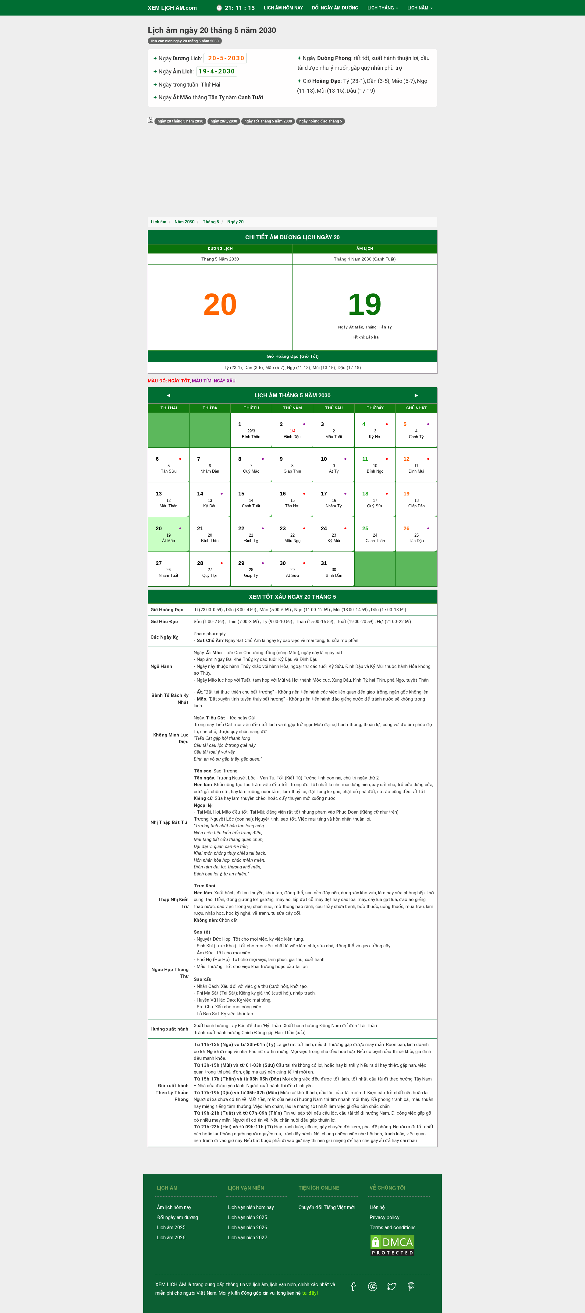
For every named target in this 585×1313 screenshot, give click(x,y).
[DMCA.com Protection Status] (392, 1245)
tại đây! (310, 1293)
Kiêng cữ (203, 798)
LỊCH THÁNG (380, 8)
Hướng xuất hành (169, 1029)
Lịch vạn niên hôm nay (251, 1207)
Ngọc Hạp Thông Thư (170, 973)
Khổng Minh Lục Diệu (171, 738)
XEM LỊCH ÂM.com (172, 8)
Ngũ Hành (161, 666)
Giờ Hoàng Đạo (167, 609)
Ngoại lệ (203, 805)
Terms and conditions (393, 1227)
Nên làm (203, 784)
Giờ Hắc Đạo (164, 621)
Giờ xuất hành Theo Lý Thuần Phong (172, 1092)
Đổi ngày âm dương (177, 1217)
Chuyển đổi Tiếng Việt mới (327, 1207)
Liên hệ (377, 1207)
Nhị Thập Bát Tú (169, 822)
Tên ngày (204, 778)
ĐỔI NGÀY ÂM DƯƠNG (335, 8)
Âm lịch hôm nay (174, 1207)
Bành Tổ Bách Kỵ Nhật (170, 699)
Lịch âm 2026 (171, 1237)
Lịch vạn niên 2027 (247, 1237)
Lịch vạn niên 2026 (247, 1227)
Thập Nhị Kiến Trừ (173, 903)
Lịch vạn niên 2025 (247, 1217)
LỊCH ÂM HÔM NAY (283, 8)
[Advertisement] (292, 171)
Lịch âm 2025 (171, 1227)
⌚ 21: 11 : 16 (235, 7)
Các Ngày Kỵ (164, 637)
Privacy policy (384, 1217)
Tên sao (202, 771)
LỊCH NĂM (417, 8)
